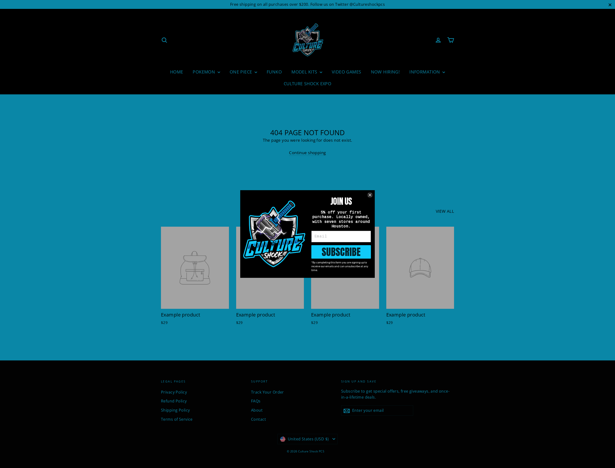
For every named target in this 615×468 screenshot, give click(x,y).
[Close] (370, 195)
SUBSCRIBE (341, 252)
